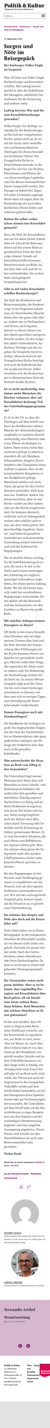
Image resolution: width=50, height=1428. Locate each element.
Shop (36, 1365)
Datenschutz (33, 1375)
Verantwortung (17, 1317)
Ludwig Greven (13, 1282)
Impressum (33, 1378)
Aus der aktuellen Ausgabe (16, 1173)
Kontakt (31, 1371)
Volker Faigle (12, 1232)
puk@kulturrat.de (12, 1381)
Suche (30, 1381)
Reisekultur (36, 1173)
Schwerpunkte (10, 1177)
